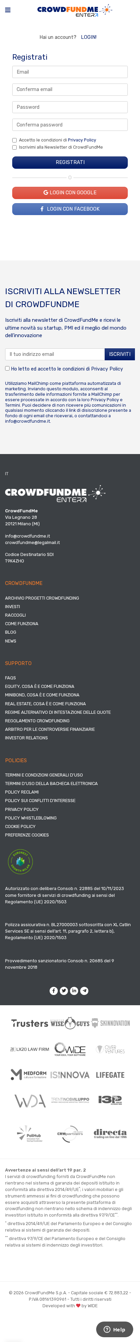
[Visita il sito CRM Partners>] (70, 1134)
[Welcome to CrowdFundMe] (74, 10)
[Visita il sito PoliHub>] (29, 1134)
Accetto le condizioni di (57, 139)
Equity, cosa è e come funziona (39, 686)
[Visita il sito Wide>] (70, 1049)
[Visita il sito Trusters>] (29, 1023)
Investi (12, 606)
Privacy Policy (82, 139)
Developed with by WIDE (70, 1305)
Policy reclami (22, 792)
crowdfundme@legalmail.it (32, 542)
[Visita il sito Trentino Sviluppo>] (70, 1100)
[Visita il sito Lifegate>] (110, 1075)
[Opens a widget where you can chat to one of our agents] (114, 1330)
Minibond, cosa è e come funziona (42, 694)
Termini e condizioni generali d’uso (44, 775)
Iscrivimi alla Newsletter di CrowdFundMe (61, 147)
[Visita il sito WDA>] (29, 1100)
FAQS (10, 677)
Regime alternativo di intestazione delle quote (58, 712)
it (6, 473)
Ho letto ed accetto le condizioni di (66, 369)
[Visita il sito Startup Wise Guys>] (70, 1023)
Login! (89, 37)
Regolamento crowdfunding (37, 720)
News (10, 641)
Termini (12, 405)
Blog (10, 632)
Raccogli (15, 615)
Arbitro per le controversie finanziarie (50, 729)
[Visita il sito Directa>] (110, 1133)
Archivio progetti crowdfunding (42, 598)
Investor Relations (26, 737)
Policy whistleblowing (31, 817)
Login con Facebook (73, 209)
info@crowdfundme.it (27, 421)
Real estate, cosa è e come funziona (45, 703)
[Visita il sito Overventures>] (110, 1049)
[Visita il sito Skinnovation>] (110, 1023)
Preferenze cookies (27, 835)
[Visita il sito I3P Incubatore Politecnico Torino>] (110, 1100)
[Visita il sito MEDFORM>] (29, 1075)
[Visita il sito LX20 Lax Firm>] (29, 1049)
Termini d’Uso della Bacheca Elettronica (51, 783)
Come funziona (21, 623)
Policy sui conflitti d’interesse (40, 800)
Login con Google (72, 193)
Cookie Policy (20, 826)
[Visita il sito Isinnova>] (70, 1075)
